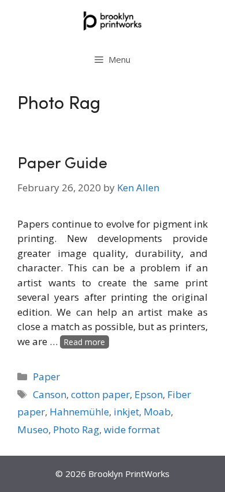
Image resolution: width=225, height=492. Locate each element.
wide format (132, 429)
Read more (84, 341)
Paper (46, 376)
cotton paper (100, 394)
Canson (49, 394)
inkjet (126, 411)
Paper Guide (62, 164)
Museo (32, 429)
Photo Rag (76, 429)
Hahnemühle (79, 411)
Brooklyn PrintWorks (129, 473)
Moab (157, 411)
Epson (148, 394)
